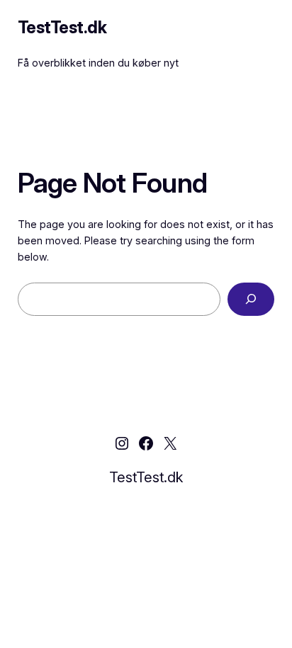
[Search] (251, 299)
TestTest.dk (62, 27)
